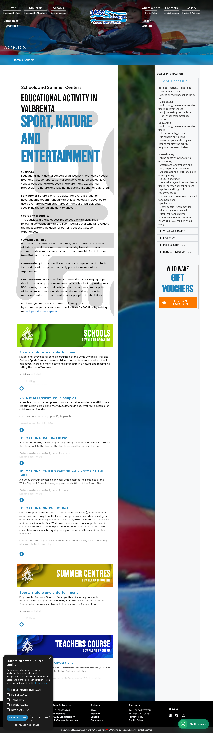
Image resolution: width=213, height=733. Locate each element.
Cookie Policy (136, 720)
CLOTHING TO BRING (175, 81)
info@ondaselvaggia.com (65, 720)
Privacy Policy (136, 716)
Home (17, 60)
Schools (58, 10)
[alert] (28, 692)
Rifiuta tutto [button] (39, 717)
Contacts (171, 10)
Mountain (35, 10)
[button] (177, 81)
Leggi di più (41, 683)
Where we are (151, 10)
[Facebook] (176, 715)
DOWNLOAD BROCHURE (96, 340)
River (12, 10)
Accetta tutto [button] (17, 717)
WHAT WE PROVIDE (174, 231)
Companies (11, 23)
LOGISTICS (169, 238)
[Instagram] (183, 715)
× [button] (49, 658)
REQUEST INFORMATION (177, 251)
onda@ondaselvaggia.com (42, 311)
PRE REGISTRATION (174, 244)
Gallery (191, 10)
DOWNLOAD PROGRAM (96, 650)
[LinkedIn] (170, 715)
